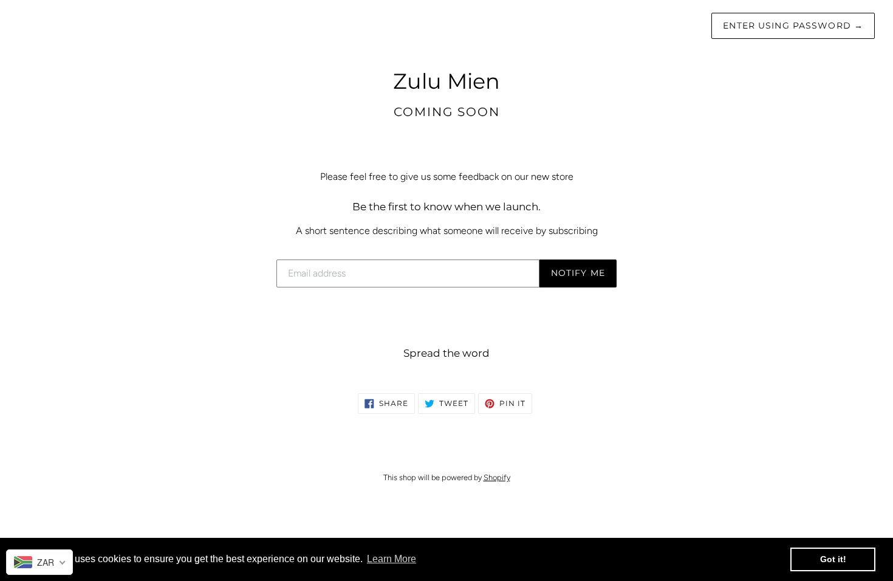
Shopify (497, 477)
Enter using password (793, 25)
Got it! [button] (833, 559)
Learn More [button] (391, 559)
